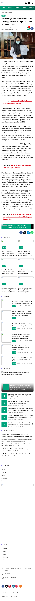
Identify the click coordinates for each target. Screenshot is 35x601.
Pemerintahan (5, 481)
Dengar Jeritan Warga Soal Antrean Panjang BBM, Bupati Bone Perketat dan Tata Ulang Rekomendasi (25, 253)
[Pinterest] (9, 586)
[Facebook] (21, 232)
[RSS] (20, 586)
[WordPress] (13, 586)
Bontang (5, 548)
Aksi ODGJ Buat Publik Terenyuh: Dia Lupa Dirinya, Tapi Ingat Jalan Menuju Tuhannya (20, 395)
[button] (26, 3)
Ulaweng (5, 557)
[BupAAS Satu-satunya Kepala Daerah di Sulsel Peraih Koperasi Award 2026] (9, 245)
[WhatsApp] (32, 232)
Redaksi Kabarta (4, 28)
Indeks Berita (11, 593)
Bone (4, 551)
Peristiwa (3, 472)
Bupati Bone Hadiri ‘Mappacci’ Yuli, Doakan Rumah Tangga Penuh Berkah (8, 272)
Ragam (3, 475)
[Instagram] (16, 586)
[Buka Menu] (29, 3)
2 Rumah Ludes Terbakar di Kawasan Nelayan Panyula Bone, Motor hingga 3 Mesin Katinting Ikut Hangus (21, 416)
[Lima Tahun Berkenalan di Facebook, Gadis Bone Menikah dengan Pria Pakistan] (26, 281)
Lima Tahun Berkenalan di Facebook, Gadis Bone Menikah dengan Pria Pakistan (25, 290)
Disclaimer (19, 593)
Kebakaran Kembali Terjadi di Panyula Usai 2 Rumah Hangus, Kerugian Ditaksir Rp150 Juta (20, 409)
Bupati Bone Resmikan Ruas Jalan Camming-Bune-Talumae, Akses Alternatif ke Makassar (9, 290)
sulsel (4, 554)
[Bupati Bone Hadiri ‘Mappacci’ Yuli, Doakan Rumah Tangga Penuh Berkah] (9, 263)
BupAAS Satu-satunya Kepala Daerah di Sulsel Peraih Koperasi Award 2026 (9, 253)
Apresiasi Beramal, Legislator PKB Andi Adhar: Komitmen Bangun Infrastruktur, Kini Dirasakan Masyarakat (25, 272)
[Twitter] (24, 232)
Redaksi (3, 593)
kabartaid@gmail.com (10, 577)
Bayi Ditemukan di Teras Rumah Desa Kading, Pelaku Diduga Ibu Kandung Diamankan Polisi (20, 423)
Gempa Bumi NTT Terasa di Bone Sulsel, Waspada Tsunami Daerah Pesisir (19, 402)
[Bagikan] (32, 28)
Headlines (4, 478)
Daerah (3, 15)
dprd (4, 560)
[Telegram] (28, 232)
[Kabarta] (4, 2)
